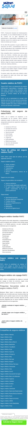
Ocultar (15, 28)
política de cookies (3, 419)
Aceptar (9, 419)
